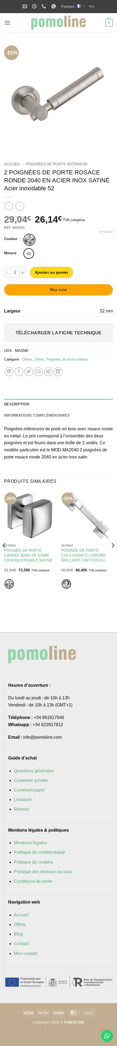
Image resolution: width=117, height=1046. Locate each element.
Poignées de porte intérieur (56, 164)
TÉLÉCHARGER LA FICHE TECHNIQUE (59, 333)
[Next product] (9, 206)
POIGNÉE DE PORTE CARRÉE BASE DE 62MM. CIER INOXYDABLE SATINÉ (28, 555)
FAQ (91, 6)
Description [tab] (16, 404)
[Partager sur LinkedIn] (58, 371)
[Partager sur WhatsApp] (9, 371)
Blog (18, 934)
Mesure (10, 253)
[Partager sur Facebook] (18, 371)
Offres (27, 359)
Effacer (106, 231)
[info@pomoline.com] (25, 6)
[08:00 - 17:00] (35, 6)
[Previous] (13, 98)
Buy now (58, 289)
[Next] (104, 98)
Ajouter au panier (51, 272)
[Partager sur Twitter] (28, 371)
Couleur (10, 239)
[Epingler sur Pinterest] (48, 371)
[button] (7, 22)
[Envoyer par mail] (38, 371)
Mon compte (26, 953)
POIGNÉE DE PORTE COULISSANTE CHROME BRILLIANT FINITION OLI (83, 555)
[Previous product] (20, 206)
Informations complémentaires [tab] (37, 415)
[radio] (29, 239)
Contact (21, 943)
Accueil (12, 164)
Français (68, 6)
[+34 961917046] (44, 6)
